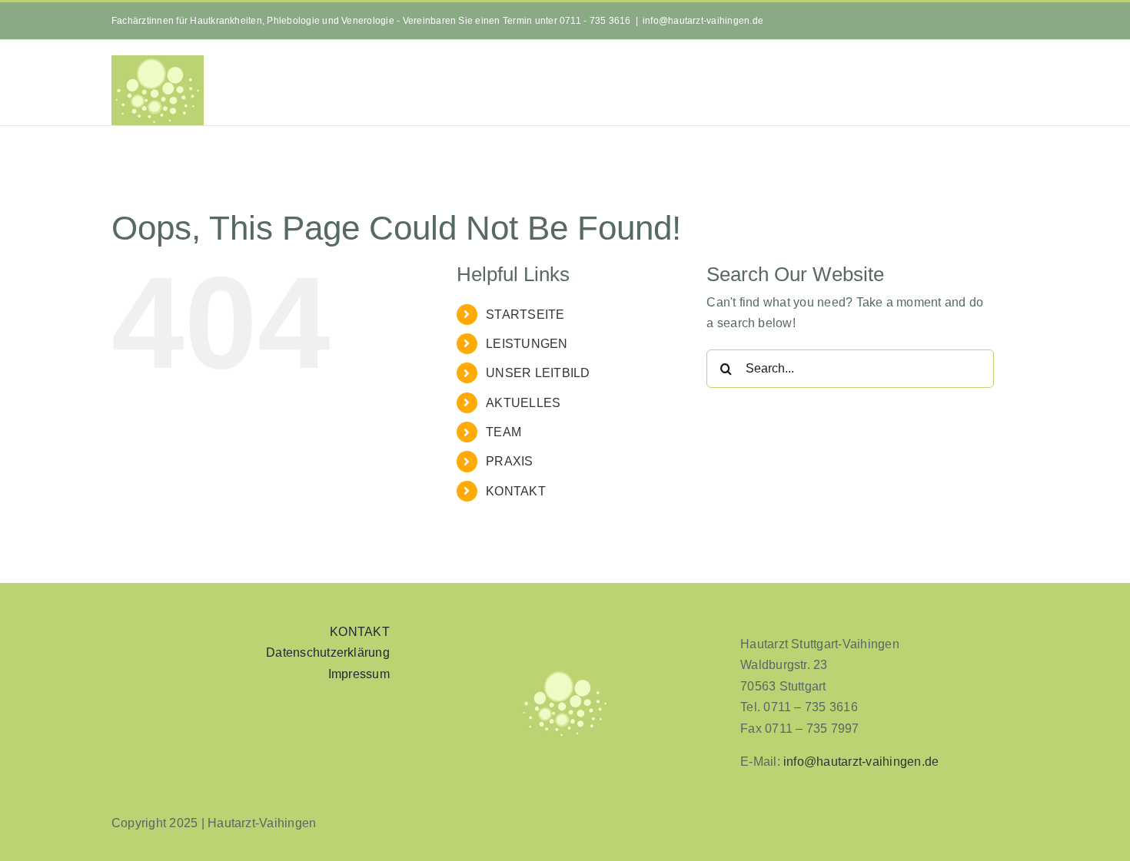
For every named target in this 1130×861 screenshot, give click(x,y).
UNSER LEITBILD (538, 372)
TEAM (503, 432)
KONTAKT (516, 491)
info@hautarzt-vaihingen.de (703, 20)
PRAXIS (509, 461)
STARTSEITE (525, 314)
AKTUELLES (523, 402)
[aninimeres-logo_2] (565, 674)
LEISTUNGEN (526, 343)
